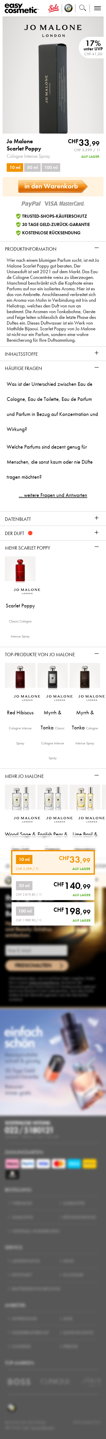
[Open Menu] (23, 8)
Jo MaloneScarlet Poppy (24, 145)
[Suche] (82, 8)
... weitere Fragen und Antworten (53, 495)
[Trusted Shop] (68, 8)
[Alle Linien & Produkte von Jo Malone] (53, 30)
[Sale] (54, 8)
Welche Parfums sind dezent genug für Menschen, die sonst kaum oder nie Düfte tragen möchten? (50, 462)
